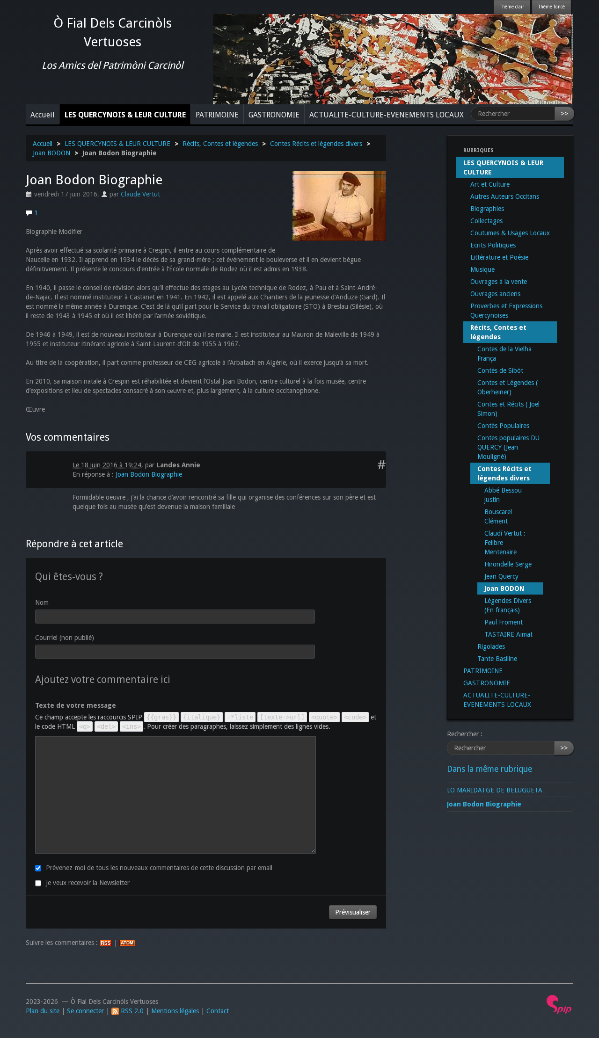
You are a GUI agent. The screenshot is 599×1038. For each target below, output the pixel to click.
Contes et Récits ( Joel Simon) (508, 408)
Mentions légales (175, 1011)
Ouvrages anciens (495, 294)
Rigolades (491, 646)
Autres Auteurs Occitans (504, 196)
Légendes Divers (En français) (507, 605)
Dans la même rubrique (489, 769)
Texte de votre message (75, 705)
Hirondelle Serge (508, 564)
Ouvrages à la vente (498, 281)
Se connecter (85, 1011)
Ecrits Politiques (493, 245)
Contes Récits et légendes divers (316, 143)
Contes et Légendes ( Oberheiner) (507, 387)
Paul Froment (503, 622)
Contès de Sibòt (500, 370)
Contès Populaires (503, 425)
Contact (217, 1011)
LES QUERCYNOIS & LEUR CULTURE (125, 114)
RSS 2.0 (131, 1011)
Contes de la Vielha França (504, 353)
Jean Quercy (501, 576)
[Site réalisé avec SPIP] (559, 1004)
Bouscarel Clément (498, 516)
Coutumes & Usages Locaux (510, 233)
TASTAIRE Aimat (508, 634)
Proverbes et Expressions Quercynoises (506, 310)
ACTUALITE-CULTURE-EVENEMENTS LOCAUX (386, 114)
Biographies (487, 208)
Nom (42, 602)
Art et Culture (490, 184)
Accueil (42, 114)
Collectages (486, 221)
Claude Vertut (140, 194)
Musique (482, 269)
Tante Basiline (497, 658)
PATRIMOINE (217, 114)
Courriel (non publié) (64, 637)
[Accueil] (393, 58)
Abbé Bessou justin (503, 494)
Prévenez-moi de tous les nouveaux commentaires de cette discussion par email (159, 867)
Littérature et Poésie (499, 257)
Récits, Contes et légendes (220, 143)
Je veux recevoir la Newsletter (88, 882)
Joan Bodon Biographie (149, 474)
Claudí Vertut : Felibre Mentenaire (505, 543)
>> (564, 113)
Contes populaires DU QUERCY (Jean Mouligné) (508, 447)
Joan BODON (51, 153)
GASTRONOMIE (274, 114)
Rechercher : (464, 734)
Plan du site (42, 1011)
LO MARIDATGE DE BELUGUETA (494, 790)
